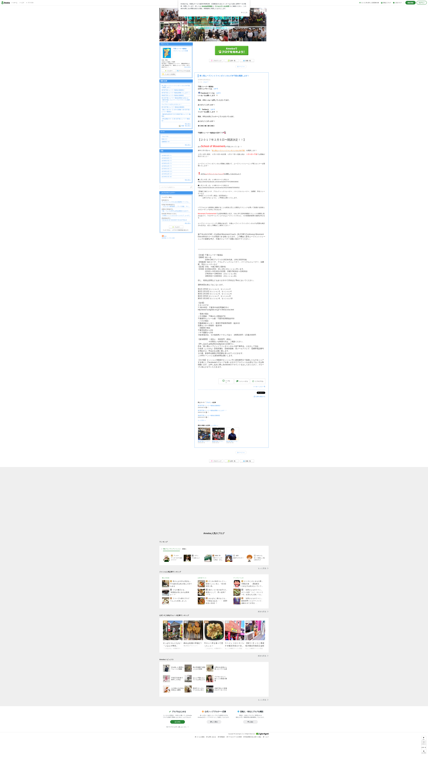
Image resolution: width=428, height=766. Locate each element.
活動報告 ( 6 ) (166, 141)
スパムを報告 (201, 737)
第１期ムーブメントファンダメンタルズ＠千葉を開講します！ (224, 76)
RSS (165, 236)
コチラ (218, 93)
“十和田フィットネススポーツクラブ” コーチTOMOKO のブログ (176, 215)
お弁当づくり (202, 578)
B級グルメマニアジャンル (171, 549)
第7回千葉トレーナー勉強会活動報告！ (209, 405)
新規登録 (410, 3)
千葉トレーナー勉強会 (180, 48)
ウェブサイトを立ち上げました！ (172, 104)
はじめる (177, 722)
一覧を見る (187, 124)
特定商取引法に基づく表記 (253, 737)
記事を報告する (260, 396)
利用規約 (222, 737)
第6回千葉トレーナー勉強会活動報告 (209, 415)
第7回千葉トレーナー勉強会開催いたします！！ (212, 410)
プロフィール (177, 51)
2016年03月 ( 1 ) (167, 163)
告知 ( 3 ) (164, 139)
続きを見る (187, 67)
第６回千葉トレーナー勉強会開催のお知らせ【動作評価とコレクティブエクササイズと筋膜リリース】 (176, 100)
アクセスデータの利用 (235, 737)
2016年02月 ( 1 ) (167, 166)
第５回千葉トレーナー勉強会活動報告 (173, 107)
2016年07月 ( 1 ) (167, 160)
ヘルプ (267, 737)
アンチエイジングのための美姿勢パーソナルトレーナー (176, 202)
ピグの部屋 (185, 51)
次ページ (241, 66)
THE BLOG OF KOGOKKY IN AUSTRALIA (174, 220)
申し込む (250, 722)
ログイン (422, 3)
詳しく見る (214, 722)
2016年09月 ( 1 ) (167, 158)
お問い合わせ (212, 737)
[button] (423, 751)
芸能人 (184, 549)
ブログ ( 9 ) (165, 136)
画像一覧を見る (186, 126)
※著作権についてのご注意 (168, 238)
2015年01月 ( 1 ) (167, 169)
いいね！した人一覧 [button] (259, 386)
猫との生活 (165, 578)
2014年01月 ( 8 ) (167, 176)
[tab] (171, 549)
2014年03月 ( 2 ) (167, 171)
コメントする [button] (243, 381)
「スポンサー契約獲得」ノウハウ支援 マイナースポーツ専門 (176, 206)
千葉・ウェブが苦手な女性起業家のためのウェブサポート (176, 211)
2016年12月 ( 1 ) (166, 155)
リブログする (259, 381)
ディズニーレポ (238, 578)
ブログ (205, 82)
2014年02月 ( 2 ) (167, 174)
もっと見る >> (202, 420)
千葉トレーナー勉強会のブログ (214, 17)
